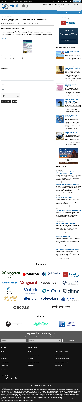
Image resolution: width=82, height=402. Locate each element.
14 (71, 205)
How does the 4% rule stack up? (64, 197)
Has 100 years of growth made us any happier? (67, 249)
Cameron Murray (60, 192)
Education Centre (5, 365)
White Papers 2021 (8, 16)
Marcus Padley (68, 63)
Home (2, 12)
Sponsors (65, 1)
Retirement (58, 195)
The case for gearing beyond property (65, 223)
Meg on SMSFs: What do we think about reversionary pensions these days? (66, 172)
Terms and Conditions (59, 355)
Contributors (21, 12)
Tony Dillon (68, 144)
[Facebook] (27, 23)
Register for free (77, 1)
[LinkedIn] (32, 23)
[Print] (37, 23)
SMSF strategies (59, 170)
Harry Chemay (68, 95)
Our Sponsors (4, 358)
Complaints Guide (59, 365)
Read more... (3, 38)
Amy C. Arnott (59, 205)
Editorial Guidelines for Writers (61, 351)
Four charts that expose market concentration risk (68, 210)
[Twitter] (30, 23)
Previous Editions (14, 12)
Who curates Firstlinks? (33, 355)
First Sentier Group (6, 55)
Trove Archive (4, 369)
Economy (57, 234)
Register (71, 340)
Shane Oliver (68, 80)
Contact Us (30, 358)
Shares (57, 208)
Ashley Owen (59, 245)
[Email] (35, 23)
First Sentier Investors (8, 23)
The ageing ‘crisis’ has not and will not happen (67, 184)
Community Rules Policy (33, 362)
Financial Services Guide (46, 394)
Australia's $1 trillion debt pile (63, 236)
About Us (30, 351)
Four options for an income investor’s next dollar (71, 100)
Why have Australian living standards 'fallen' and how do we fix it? (72, 68)
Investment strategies (60, 221)
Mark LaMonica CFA (69, 111)
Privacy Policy (31, 365)
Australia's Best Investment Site (62, 358)
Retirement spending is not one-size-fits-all (72, 116)
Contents (3, 355)
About (70, 1)
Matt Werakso (68, 128)
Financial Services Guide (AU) (61, 362)
